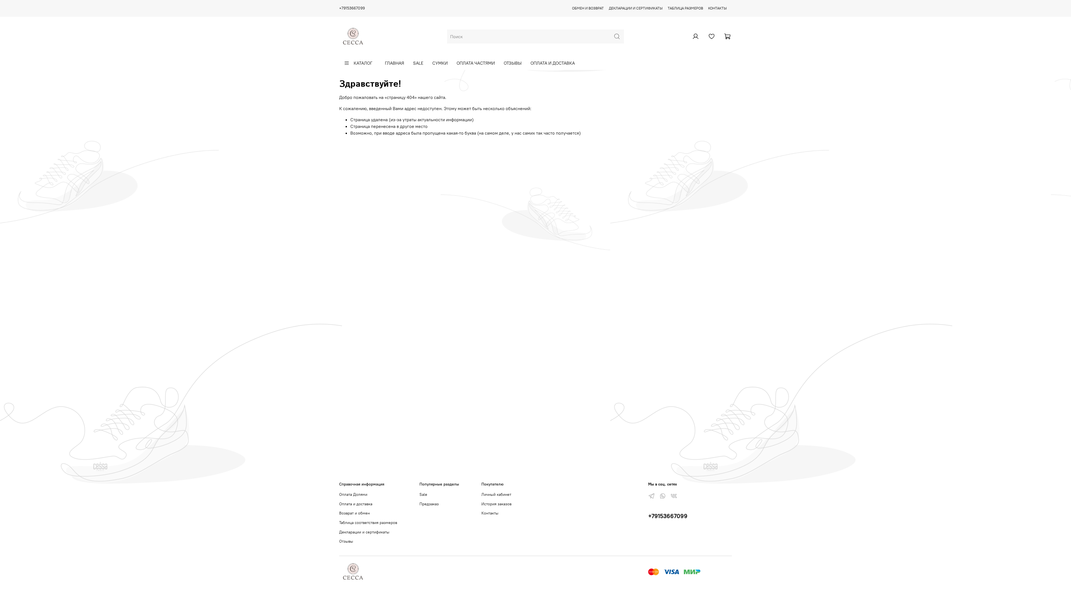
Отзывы (513, 63)
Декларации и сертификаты (636, 8)
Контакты (717, 8)
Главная (394, 63)
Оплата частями (476, 63)
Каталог (363, 63)
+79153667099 (352, 8)
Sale (418, 63)
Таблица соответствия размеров (368, 522)
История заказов (496, 503)
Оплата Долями (353, 494)
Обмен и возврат (588, 8)
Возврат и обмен (354, 513)
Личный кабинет (496, 494)
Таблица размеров (685, 8)
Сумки (440, 63)
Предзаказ (429, 503)
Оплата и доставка (552, 63)
